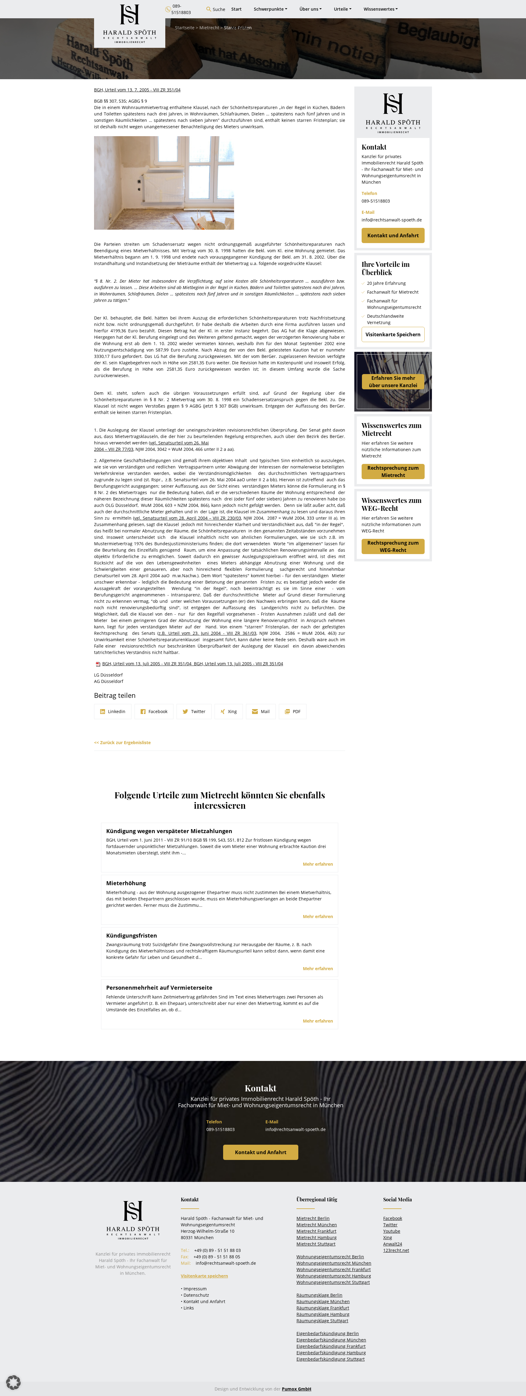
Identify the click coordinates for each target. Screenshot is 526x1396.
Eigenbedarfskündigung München (331, 1340)
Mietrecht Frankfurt (316, 1231)
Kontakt (239, 27)
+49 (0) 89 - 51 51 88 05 (217, 1257)
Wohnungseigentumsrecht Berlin (330, 1257)
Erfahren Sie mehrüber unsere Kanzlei (393, 382)
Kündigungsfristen (131, 935)
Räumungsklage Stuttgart (322, 1321)
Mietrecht (209, 27)
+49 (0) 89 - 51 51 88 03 (217, 1250)
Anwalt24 (392, 1244)
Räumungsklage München (323, 1301)
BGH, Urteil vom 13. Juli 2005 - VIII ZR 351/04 (148, 663)
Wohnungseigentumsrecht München (333, 1263)
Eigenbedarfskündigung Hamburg (331, 1352)
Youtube (391, 1231)
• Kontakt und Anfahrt (203, 1301)
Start (236, 9)
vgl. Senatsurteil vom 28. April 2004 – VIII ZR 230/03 (187, 518)
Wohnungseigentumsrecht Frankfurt (333, 1269)
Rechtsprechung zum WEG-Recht (393, 546)
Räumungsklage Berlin (319, 1295)
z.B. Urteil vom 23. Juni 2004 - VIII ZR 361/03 (207, 633)
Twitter (390, 1225)
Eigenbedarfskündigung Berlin (327, 1333)
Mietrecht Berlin (313, 1218)
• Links (187, 1308)
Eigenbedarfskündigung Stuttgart (330, 1359)
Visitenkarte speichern (204, 1276)
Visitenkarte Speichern (393, 334)
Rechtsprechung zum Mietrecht (393, 472)
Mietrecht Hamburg (316, 1237)
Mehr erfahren (318, 864)
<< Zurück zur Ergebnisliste (122, 742)
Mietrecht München (316, 1225)
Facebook (392, 1218)
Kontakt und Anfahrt (393, 235)
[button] (13, 1382)
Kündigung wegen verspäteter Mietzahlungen (169, 831)
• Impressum (194, 1289)
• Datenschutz (195, 1295)
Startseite (185, 27)
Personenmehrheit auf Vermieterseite (159, 987)
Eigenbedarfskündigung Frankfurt (331, 1346)
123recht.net (396, 1250)
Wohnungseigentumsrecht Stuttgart (333, 1282)
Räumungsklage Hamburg (322, 1314)
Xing (387, 1237)
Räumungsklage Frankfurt (322, 1308)
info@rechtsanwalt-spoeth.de (392, 220)
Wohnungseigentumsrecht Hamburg (333, 1276)
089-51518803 (376, 201)
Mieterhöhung (126, 883)
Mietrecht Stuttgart (315, 1244)
